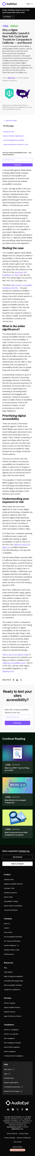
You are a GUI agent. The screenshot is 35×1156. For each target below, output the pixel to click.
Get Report (7, 17)
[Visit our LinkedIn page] (8, 1109)
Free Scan (17, 723)
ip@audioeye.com (17, 1129)
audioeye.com (8, 671)
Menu (29, 4)
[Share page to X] (21, 680)
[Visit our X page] (17, 1109)
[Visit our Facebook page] (22, 1109)
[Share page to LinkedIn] (17, 680)
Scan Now (17, 165)
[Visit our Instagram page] (13, 1109)
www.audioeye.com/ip (14, 1127)
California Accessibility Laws (13, 663)
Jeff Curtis (11, 78)
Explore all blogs (11, 120)
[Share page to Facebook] (13, 680)
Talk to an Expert (17, 864)
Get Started (17, 857)
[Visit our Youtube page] (27, 1109)
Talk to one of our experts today (15, 654)
